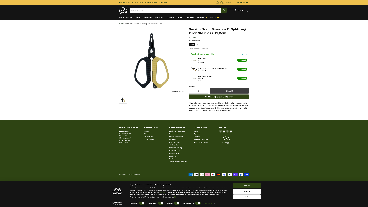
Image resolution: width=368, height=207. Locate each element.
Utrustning (169, 17)
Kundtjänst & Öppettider (126, 2)
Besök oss (172, 156)
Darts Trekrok (202, 58)
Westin (193, 38)
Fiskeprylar (148, 17)
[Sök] (224, 10)
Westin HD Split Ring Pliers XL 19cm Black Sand (212, 68)
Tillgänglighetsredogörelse (178, 161)
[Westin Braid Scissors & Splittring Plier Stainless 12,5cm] (123, 99)
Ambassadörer (149, 136)
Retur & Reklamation (176, 136)
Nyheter (180, 17)
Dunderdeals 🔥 (201, 17)
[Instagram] (244, 2)
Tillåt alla (247, 185)
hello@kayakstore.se (151, 2)
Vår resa (147, 134)
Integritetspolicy (174, 153)
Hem (121, 24)
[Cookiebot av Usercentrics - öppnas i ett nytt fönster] (117, 203)
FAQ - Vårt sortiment (201, 142)
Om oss (146, 131)
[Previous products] (242, 54)
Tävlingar (197, 136)
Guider (196, 131)
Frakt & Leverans (174, 142)
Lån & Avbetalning (175, 150)
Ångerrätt (172, 139)
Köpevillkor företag (175, 148)
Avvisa (247, 197)
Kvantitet (192, 86)
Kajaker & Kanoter (125, 17)
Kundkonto (172, 159)
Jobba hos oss (149, 139)
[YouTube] (247, 2)
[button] (222, 2)
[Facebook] (240, 2)
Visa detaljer (208, 203)
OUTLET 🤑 (214, 17)
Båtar (138, 17)
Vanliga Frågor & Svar (201, 139)
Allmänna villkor (174, 145)
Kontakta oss (173, 134)
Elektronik (158, 17)
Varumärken (190, 17)
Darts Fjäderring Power (205, 76)
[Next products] (246, 54)
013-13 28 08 (139, 2)
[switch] (160, 203)
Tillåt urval (247, 191)
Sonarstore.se (163, 2)
